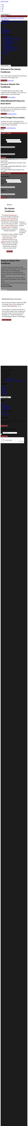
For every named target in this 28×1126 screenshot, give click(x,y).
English (4, 389)
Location (3, 128)
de (3, 4)
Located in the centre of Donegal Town (9, 226)
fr (2, 10)
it (2, 11)
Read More (9, 251)
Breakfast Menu (12, 114)
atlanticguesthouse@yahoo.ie (14, 380)
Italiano (4, 394)
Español (4, 391)
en (3, 6)
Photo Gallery (11, 97)
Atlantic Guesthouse (10, 215)
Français (4, 392)
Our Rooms (4, 80)
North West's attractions (10, 236)
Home (4, 404)
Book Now (11, 80)
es (3, 8)
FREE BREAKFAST (12, 306)
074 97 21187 (4, 1)
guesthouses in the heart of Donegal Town (9, 219)
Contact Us (5, 414)
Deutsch (4, 387)
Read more (4, 290)
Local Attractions (11, 128)
